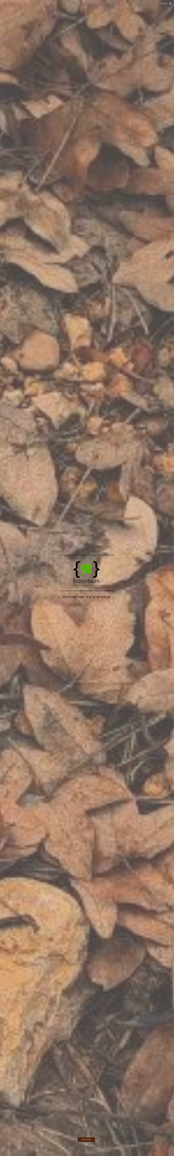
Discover (86, 1139)
